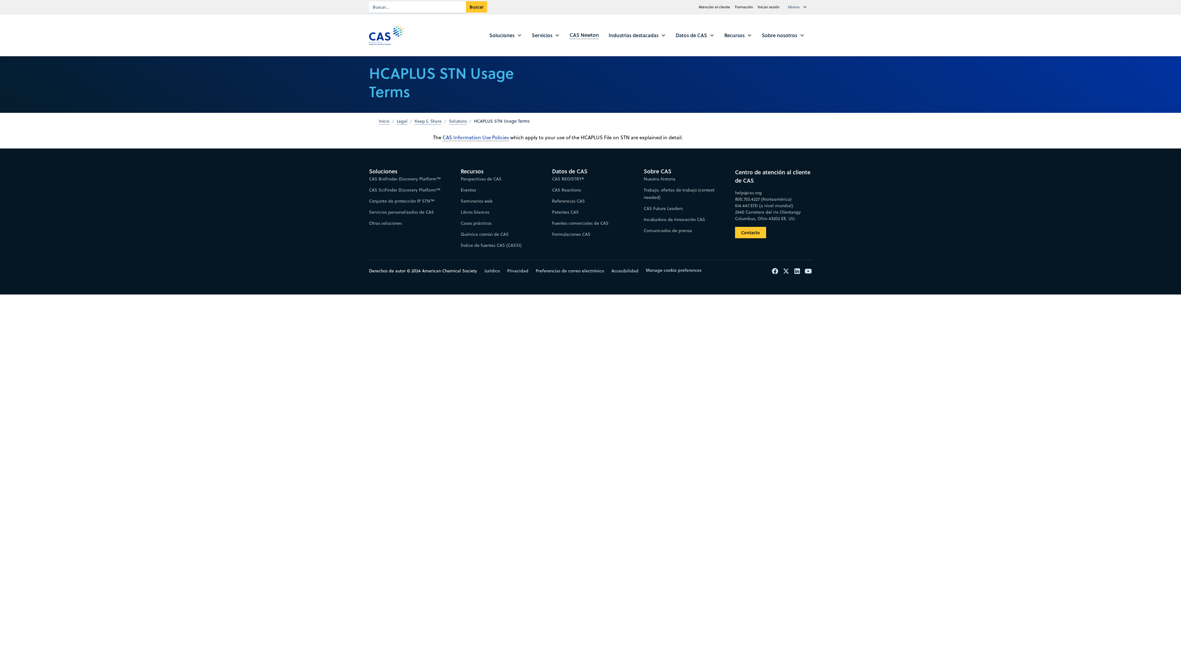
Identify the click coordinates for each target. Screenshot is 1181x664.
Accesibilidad (624, 271)
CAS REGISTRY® (568, 179)
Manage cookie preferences (674, 270)
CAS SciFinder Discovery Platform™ (404, 190)
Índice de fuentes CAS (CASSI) (491, 245)
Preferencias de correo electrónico (570, 271)
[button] (798, 7)
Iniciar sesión (768, 7)
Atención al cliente (714, 7)
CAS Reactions (566, 190)
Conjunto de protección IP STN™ (402, 201)
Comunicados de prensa (668, 230)
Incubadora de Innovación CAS (674, 219)
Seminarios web (477, 201)
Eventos (468, 190)
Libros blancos (475, 212)
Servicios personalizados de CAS (401, 212)
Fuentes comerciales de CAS (580, 223)
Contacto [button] (750, 232)
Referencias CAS (568, 201)
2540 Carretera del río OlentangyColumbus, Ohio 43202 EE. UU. (768, 215)
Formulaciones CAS (571, 234)
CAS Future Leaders (663, 208)
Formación (744, 7)
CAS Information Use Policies (476, 137)
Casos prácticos (476, 223)
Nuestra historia (659, 179)
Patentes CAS (565, 212)
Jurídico (492, 271)
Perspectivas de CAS (481, 179)
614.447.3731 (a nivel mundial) (764, 206)
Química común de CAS (485, 234)
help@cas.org (748, 193)
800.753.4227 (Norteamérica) (763, 199)
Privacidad (517, 271)
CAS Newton (584, 34)
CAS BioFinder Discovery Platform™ (405, 179)
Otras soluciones (385, 223)
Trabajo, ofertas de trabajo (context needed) (679, 193)
